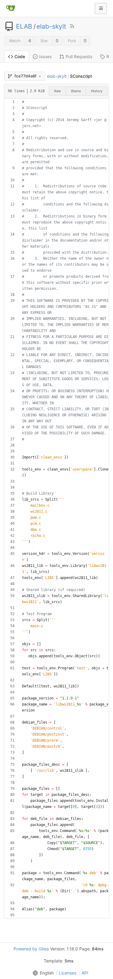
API (85, 972)
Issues (45, 56)
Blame (76, 91)
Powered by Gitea (31, 948)
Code (19, 56)
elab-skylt (51, 26)
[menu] (41, 973)
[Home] (10, 8)
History (96, 91)
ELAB (24, 26)
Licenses (67, 972)
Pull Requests (79, 56)
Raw (57, 91)
